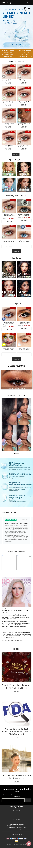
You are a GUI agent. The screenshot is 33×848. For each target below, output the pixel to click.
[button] (30, 562)
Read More (16, 691)
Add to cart (9, 221)
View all (16, 251)
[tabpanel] (16, 27)
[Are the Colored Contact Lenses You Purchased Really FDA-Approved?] (16, 711)
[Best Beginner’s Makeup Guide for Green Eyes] (16, 757)
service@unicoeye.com (20, 825)
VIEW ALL (15, 154)
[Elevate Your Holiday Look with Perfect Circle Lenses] (16, 667)
